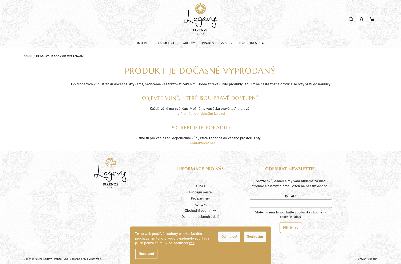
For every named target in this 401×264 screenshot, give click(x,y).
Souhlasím (255, 237)
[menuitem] (144, 43)
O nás (200, 186)
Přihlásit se (290, 227)
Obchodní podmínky (200, 211)
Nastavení (146, 254)
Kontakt (201, 204)
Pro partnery (200, 198)
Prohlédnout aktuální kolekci (202, 114)
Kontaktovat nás (203, 143)
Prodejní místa (200, 192)
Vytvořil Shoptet (367, 258)
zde (192, 243)
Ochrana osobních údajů (200, 217)
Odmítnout (229, 237)
